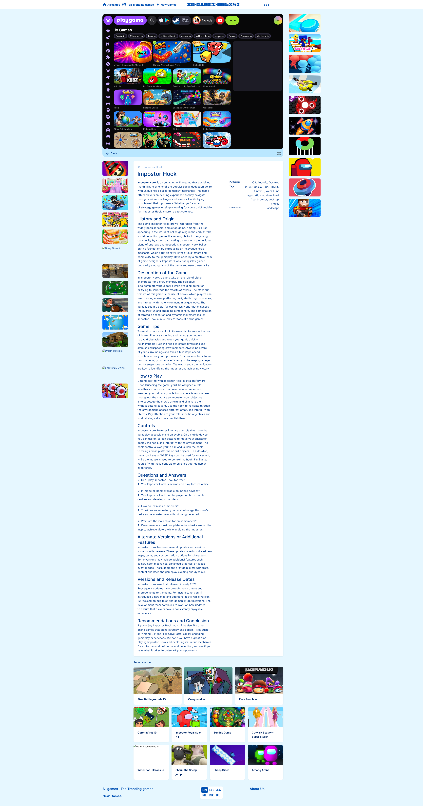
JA (218, 790)
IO (138, 167)
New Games (112, 796)
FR (211, 795)
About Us (257, 789)
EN (204, 790)
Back (114, 153)
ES (211, 790)
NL (204, 795)
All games (110, 789)
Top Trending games (137, 789)
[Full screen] (279, 153)
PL (218, 795)
